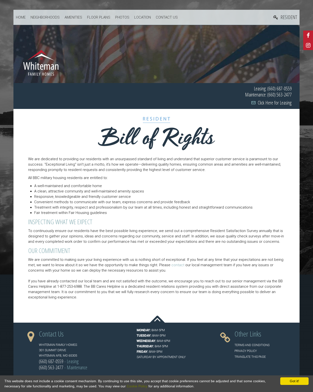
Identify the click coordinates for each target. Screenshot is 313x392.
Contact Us (167, 17)
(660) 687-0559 (51, 361)
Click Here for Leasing (274, 102)
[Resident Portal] (285, 17)
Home (21, 17)
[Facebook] (308, 35)
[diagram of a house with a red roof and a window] (40, 62)
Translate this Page (250, 357)
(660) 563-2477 (51, 367)
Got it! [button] (294, 381)
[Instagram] (308, 45)
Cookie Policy (137, 386)
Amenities (73, 17)
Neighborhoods (45, 17)
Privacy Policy (246, 351)
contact (177, 265)
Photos (122, 17)
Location (142, 17)
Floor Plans (98, 17)
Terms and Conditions (252, 345)
